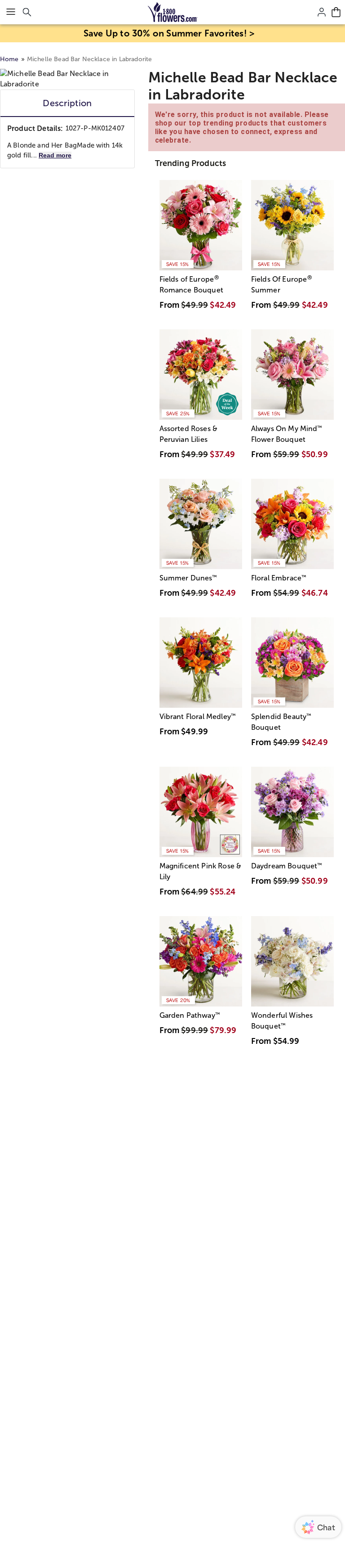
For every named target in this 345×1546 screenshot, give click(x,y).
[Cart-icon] (336, 12)
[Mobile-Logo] (173, 12)
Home (9, 59)
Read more (55, 155)
